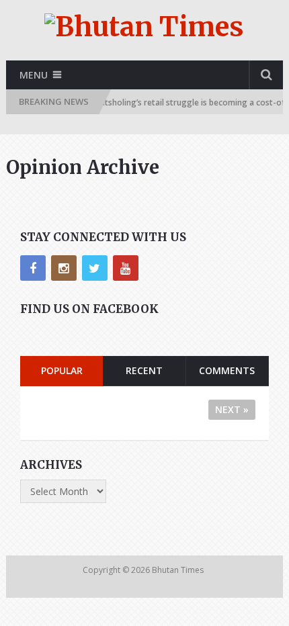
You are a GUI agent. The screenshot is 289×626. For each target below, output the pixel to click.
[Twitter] (95, 268)
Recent (144, 370)
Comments (227, 370)
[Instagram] (64, 268)
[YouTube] (125, 268)
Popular (62, 370)
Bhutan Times (179, 570)
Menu (33, 75)
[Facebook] (33, 268)
